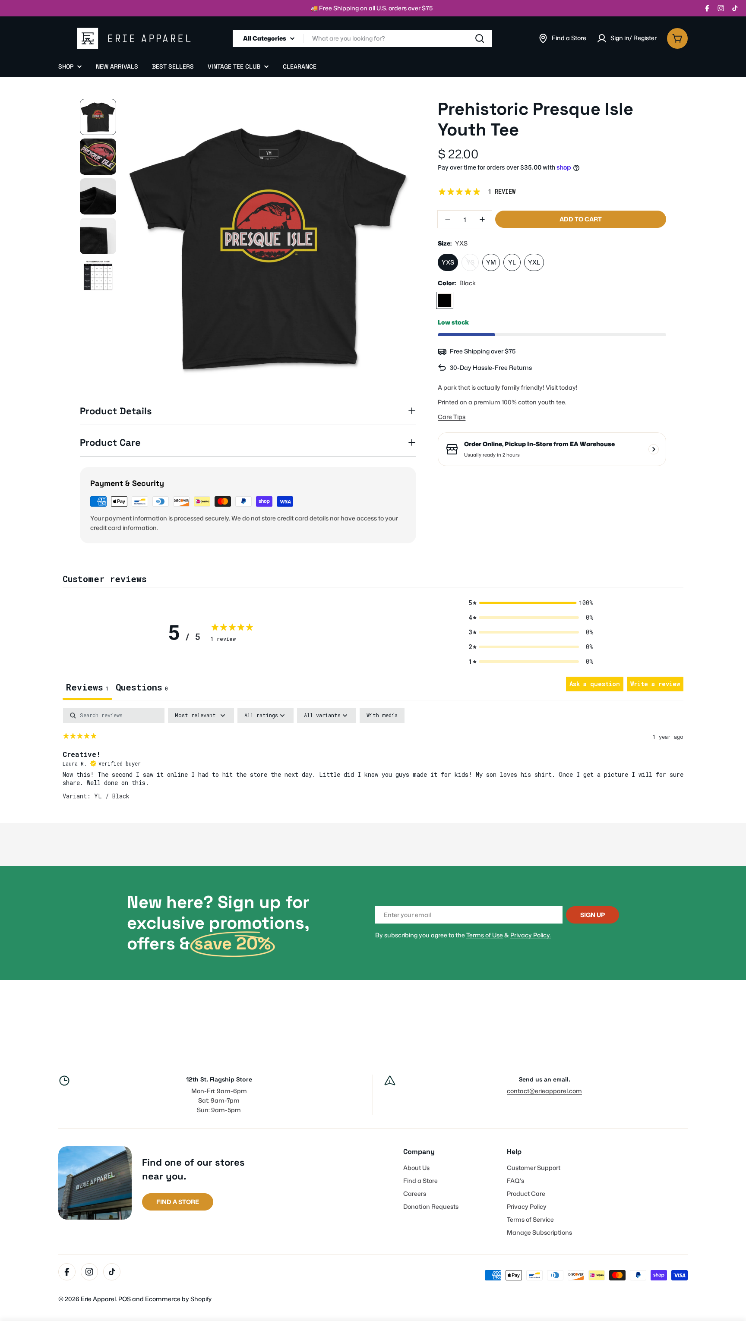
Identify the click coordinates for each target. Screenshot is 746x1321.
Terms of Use (484, 935)
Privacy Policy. (530, 935)
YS (472, 264)
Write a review (655, 684)
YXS (448, 262)
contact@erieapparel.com (544, 1091)
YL (512, 262)
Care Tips (451, 417)
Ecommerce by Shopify (178, 1299)
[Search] (479, 38)
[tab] (141, 688)
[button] (531, 603)
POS (124, 1299)
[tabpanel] (373, 763)
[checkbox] (382, 715)
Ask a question (594, 684)
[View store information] (653, 449)
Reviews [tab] (87, 687)
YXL (534, 262)
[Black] (445, 300)
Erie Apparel (98, 1299)
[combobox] (362, 38)
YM (491, 262)
